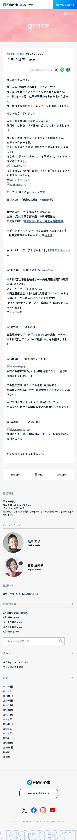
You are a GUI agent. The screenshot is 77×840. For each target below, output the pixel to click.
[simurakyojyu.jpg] (18, 429)
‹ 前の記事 (15, 474)
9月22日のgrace (11, 631)
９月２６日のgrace (12, 626)
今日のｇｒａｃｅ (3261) (15, 662)
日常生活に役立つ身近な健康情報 (43, 221)
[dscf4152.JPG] (16, 185)
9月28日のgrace (11, 617)
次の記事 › (62, 474)
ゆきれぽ (38, 334)
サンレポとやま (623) (13, 666)
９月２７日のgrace (12, 621)
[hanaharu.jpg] (16, 366)
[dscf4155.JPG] (16, 166)
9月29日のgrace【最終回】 (15, 612)
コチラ (48, 235)
